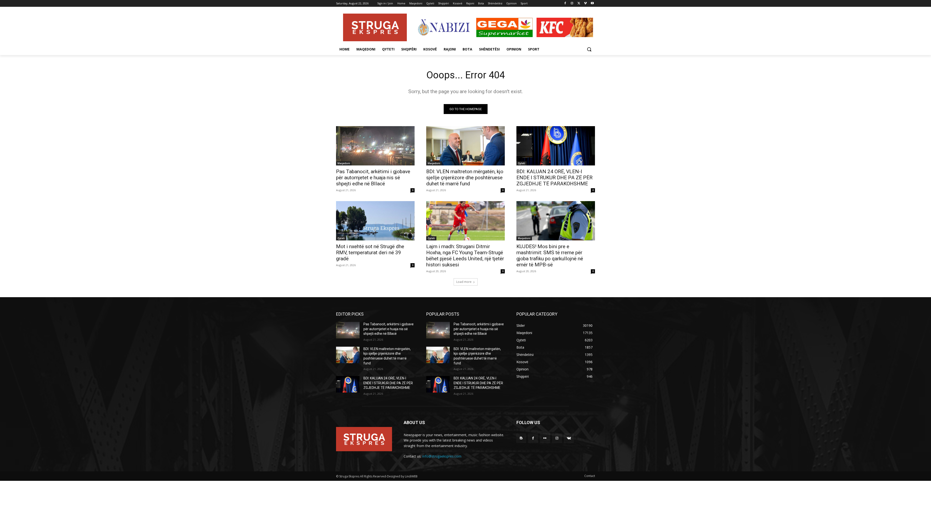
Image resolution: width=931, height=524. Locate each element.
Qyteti (521, 163)
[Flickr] (545, 438)
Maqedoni (343, 163)
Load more (464, 282)
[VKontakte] (569, 438)
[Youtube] (592, 3)
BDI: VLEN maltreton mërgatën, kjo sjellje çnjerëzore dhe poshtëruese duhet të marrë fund (464, 178)
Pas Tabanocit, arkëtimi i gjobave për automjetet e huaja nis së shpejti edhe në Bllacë (373, 178)
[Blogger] (521, 438)
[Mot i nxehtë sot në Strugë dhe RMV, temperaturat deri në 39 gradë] (375, 220)
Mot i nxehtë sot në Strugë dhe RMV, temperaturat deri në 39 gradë (370, 253)
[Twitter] (579, 3)
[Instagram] (572, 3)
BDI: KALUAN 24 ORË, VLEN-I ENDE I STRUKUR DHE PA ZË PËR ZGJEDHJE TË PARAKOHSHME (554, 178)
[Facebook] (565, 3)
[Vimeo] (585, 3)
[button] (589, 49)
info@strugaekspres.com (441, 456)
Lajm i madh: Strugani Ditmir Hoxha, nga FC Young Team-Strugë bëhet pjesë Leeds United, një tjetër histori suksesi (465, 256)
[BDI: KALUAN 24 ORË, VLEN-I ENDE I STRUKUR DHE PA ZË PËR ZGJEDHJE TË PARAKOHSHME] (555, 145)
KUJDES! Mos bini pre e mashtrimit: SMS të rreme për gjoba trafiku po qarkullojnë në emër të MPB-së (549, 256)
